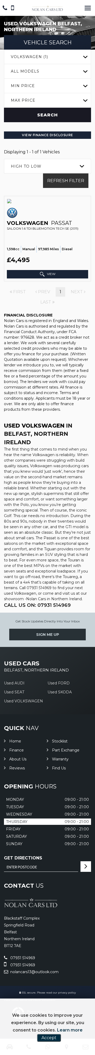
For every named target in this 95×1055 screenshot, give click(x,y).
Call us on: (37, 605)
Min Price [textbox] (23, 85)
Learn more (70, 1030)
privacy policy (67, 992)
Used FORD (59, 683)
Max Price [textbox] (23, 100)
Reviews (17, 768)
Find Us (59, 768)
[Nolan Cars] (47, 9)
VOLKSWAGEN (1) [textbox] (29, 56)
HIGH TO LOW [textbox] (26, 166)
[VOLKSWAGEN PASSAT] (47, 201)
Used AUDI (14, 683)
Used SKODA (60, 692)
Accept (48, 1037)
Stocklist (60, 741)
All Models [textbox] (25, 71)
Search (47, 114)
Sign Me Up (47, 634)
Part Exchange (65, 750)
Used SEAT (14, 692)
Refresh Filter (65, 180)
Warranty (60, 759)
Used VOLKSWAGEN (23, 701)
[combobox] (47, 57)
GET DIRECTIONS (23, 857)
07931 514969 (22, 957)
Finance (16, 750)
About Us (17, 759)
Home (15, 741)
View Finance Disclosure (47, 135)
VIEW (50, 274)
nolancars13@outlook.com (34, 971)
